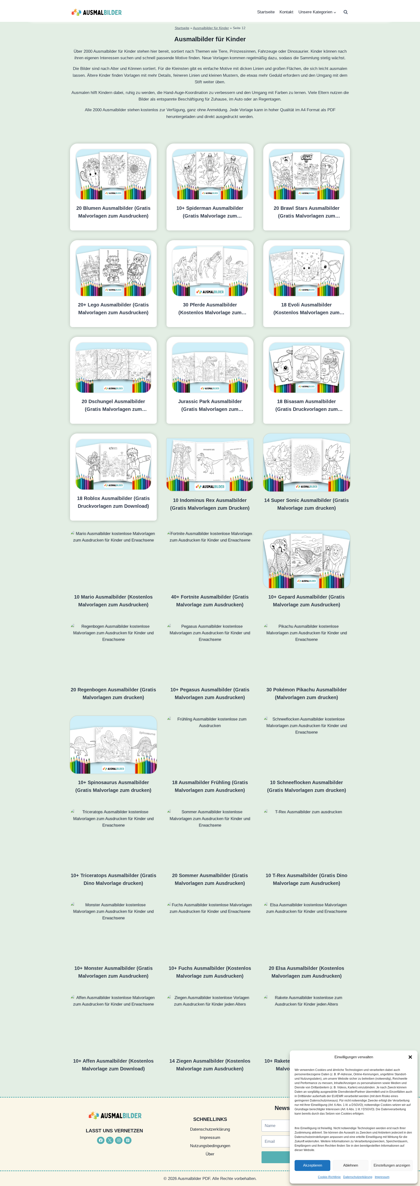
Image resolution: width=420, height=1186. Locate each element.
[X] (110, 1140)
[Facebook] (101, 1140)
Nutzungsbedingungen (210, 1146)
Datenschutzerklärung (357, 1177)
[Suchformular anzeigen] (345, 12)
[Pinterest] (127, 1140)
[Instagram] (118, 1140)
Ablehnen (350, 1165)
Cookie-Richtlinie (329, 1177)
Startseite (266, 12)
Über (210, 1154)
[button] (410, 1057)
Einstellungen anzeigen (392, 1165)
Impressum (382, 1177)
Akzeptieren (312, 1165)
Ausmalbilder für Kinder (211, 28)
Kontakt (286, 12)
